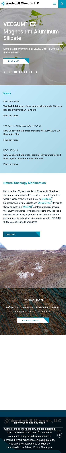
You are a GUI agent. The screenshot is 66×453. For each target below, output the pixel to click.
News (7, 93)
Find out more (11, 115)
